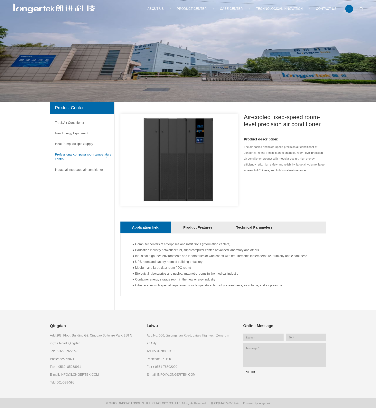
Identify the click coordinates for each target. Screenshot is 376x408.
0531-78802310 (163, 351)
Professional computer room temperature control (83, 157)
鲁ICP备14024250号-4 (225, 403)
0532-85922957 (67, 351)
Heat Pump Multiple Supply (74, 144)
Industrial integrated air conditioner (79, 169)
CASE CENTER (231, 8)
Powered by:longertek (256, 403)
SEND (250, 372)
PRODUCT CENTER (192, 8)
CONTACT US (326, 8)
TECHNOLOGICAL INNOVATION (279, 8)
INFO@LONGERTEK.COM (80, 374)
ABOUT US (155, 8)
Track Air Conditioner (69, 122)
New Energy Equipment (71, 133)
